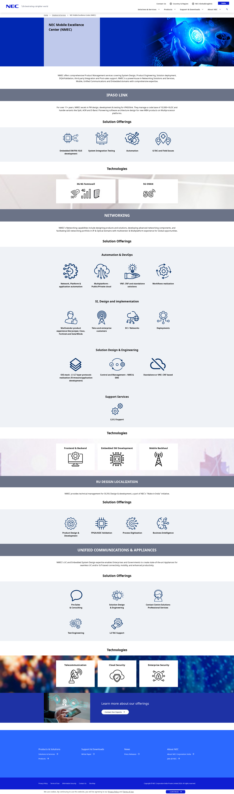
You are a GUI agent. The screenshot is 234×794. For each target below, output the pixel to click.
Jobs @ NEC (172, 759)
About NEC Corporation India (179, 754)
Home (46, 15)
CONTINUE (174, 792)
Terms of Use (128, 792)
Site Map (92, 783)
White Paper (86, 754)
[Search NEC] (227, 9)
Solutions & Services (59, 15)
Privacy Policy (113, 792)
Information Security (69, 783)
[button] (148, 9)
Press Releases (130, 754)
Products (42, 759)
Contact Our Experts (113, 712)
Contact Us (82, 783)
